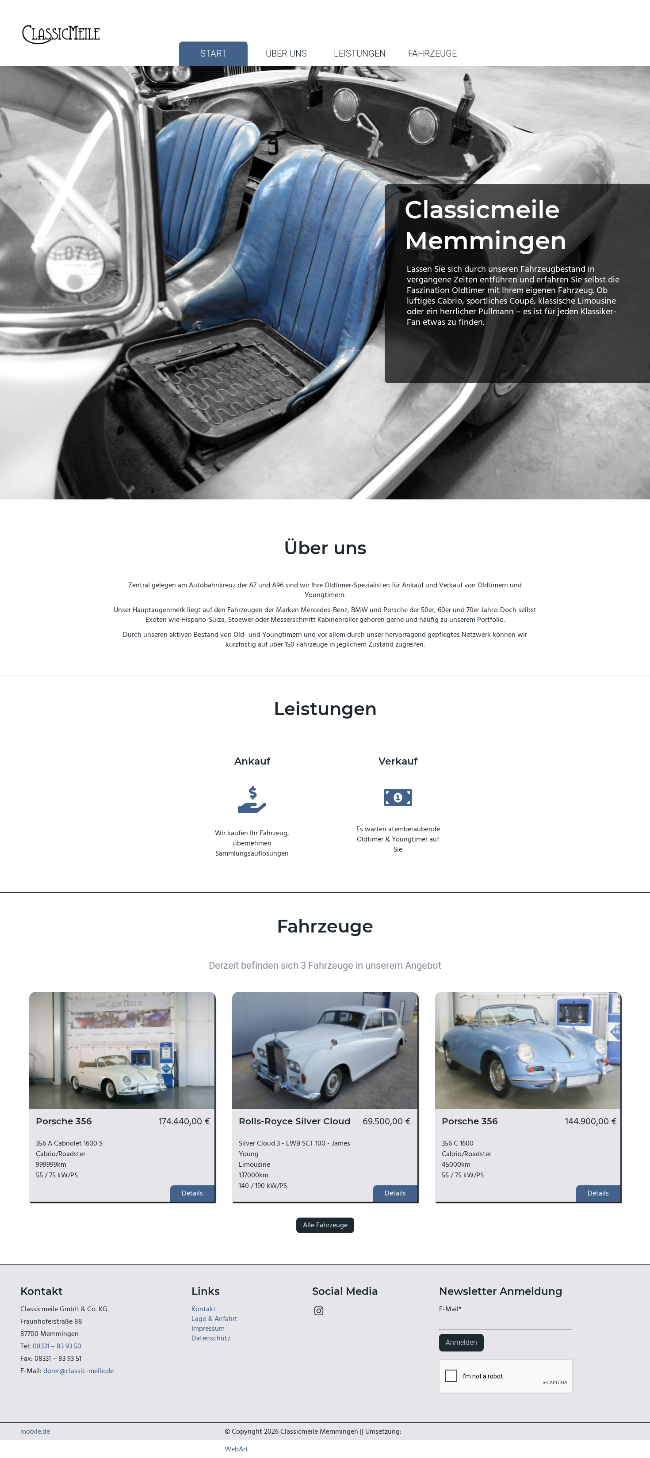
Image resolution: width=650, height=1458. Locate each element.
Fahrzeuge (432, 53)
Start (213, 53)
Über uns (286, 53)
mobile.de (35, 1431)
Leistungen (360, 53)
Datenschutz (210, 1338)
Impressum (208, 1328)
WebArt (236, 1449)
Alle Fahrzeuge (325, 1225)
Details (192, 1193)
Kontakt (203, 1309)
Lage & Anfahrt (214, 1319)
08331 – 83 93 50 (57, 1346)
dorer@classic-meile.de (78, 1371)
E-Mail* (450, 1309)
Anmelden (461, 1342)
